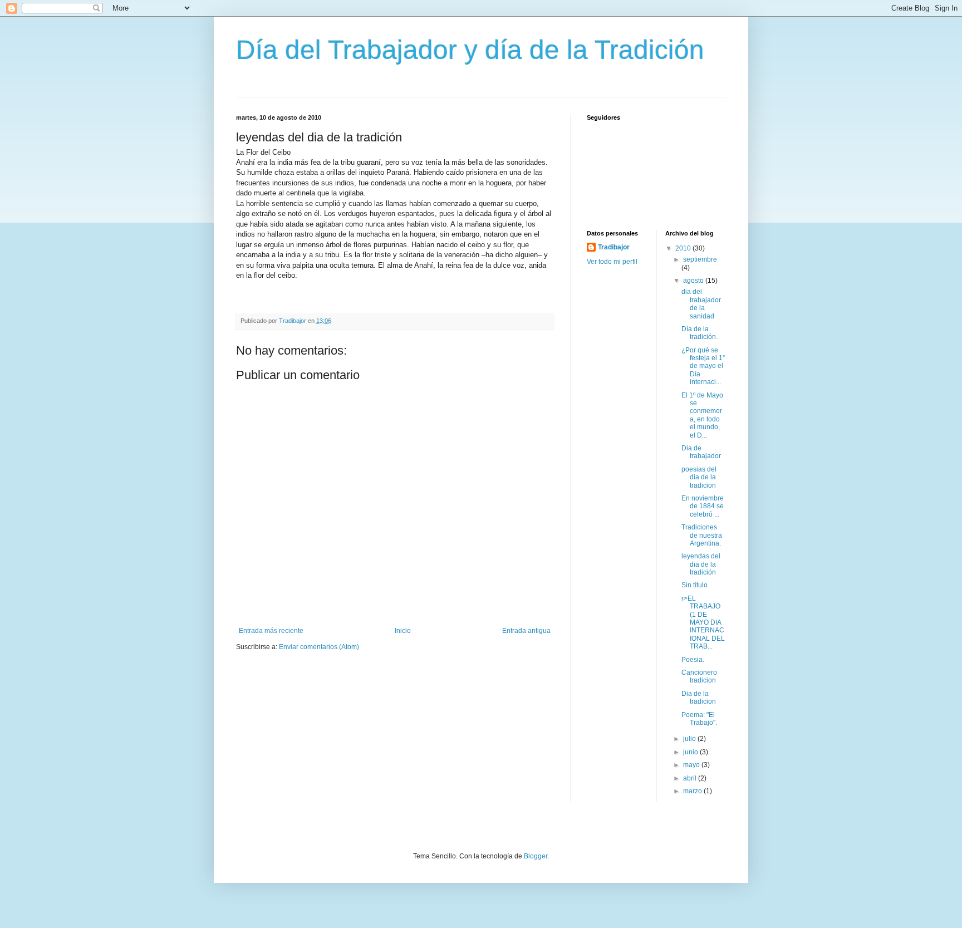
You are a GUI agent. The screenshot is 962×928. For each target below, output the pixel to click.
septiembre (700, 259)
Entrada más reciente (271, 631)
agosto (694, 280)
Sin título (694, 585)
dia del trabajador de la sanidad (701, 304)
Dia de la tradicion (698, 697)
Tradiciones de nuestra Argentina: (701, 535)
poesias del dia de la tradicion (698, 477)
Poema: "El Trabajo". (699, 718)
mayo (692, 765)
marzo (693, 791)
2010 (684, 248)
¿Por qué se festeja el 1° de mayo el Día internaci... (703, 366)
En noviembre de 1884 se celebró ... (702, 506)
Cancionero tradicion (699, 676)
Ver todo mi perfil (612, 262)
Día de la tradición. (699, 333)
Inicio (403, 631)
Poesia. (692, 660)
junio (691, 752)
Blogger (535, 856)
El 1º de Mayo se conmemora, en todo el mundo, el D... (702, 415)
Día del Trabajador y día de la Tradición (470, 50)
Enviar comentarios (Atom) (319, 647)
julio (690, 739)
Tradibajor (614, 247)
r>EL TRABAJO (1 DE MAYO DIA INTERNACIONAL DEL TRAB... (703, 622)
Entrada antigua (526, 631)
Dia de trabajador (701, 452)
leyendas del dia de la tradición (700, 564)
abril (690, 778)
